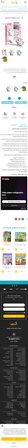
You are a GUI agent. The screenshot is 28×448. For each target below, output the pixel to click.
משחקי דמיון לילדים (21, 397)
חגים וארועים (14, 419)
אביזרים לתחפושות (21, 359)
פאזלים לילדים (10, 393)
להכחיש (14, 443)
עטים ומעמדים (10, 413)
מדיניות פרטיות (13, 446)
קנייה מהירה (7, 102)
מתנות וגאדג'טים (14, 367)
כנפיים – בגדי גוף (9, 356)
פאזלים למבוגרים (21, 379)
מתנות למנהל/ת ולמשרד (20, 372)
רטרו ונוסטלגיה (10, 373)
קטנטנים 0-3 (22, 385)
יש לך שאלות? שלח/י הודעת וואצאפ (14, 337)
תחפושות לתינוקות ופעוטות (21, 351)
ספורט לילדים (10, 391)
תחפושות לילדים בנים (20, 354)
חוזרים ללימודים (22, 423)
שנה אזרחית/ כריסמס (21, 421)
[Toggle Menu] (25, 2)
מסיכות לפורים (10, 351)
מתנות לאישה (22, 375)
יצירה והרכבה (14, 13)
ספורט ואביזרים (22, 378)
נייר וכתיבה (14, 410)
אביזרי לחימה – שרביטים (8, 360)
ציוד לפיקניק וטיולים (8, 421)
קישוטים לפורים (9, 365)
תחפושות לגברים (21, 357)
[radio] (23, 88)
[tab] (23, 125)
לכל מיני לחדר (10, 390)
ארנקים (11, 375)
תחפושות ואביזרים (14, 345)
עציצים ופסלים (10, 404)
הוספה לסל (20, 102)
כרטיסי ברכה (10, 414)
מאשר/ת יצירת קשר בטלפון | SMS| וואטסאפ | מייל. (14, 312)
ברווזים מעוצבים (9, 378)
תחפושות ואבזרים (21, 348)
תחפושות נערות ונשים (20, 356)
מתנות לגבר (22, 376)
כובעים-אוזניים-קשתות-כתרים (8, 349)
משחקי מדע (22, 393)
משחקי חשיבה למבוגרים (8, 370)
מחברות (23, 416)
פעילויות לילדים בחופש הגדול (20, 387)
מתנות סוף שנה (10, 423)
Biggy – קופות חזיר (21, 395)
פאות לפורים (22, 365)
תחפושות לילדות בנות (20, 353)
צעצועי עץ (23, 390)
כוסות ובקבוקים (9, 372)
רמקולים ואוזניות (21, 370)
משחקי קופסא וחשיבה (8, 387)
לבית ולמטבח (14, 400)
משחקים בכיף (10, 388)
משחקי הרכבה (10, 394)
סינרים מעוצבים (9, 403)
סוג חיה (25, 82)
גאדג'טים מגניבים (21, 373)
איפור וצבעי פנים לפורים (20, 363)
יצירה (12, 385)
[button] (2, 426)
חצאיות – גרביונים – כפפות (9, 354)
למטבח (23, 407)
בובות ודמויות (10, 395)
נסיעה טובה (10, 379)
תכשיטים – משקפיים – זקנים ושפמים (20, 361)
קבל (14, 439)
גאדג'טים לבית (22, 403)
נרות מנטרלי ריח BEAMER (21, 405)
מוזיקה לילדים (22, 391)
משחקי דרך (10, 397)
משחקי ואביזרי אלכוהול (8, 376)
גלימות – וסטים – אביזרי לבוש (8, 358)
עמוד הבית (24, 13)
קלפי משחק (22, 414)
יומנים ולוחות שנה (21, 413)
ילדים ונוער (19, 13)
